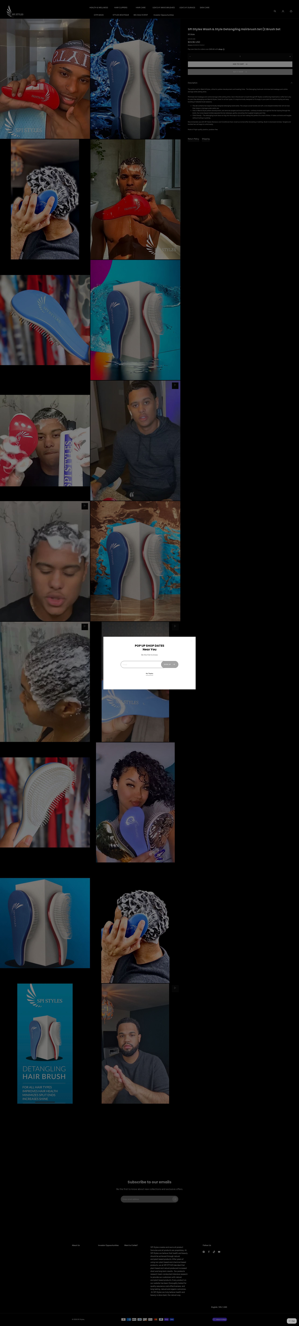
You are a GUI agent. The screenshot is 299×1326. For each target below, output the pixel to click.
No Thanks (149, 673)
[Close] (191, 641)
